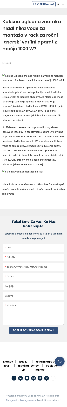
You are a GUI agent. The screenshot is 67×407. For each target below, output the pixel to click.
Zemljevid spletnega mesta (21, 400)
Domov (8, 362)
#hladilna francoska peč (50, 184)
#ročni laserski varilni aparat (18, 189)
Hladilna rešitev (28, 366)
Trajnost (40, 370)
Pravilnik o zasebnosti (49, 400)
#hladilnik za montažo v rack (18, 184)
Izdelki (23, 362)
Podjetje (51, 366)
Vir (23, 370)
